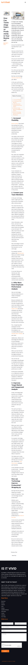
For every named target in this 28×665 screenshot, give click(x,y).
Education (3, 611)
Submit (5, 651)
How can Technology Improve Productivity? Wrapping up (17, 113)
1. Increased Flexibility (17, 99)
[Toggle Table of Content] (21, 98)
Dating (2, 608)
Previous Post (14, 552)
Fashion (3, 604)
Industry (3, 615)
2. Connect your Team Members (17, 102)
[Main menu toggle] (25, 2)
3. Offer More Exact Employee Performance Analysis (17, 105)
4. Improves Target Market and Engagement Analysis (17, 109)
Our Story (3, 616)
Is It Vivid (5, 2)
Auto (2, 606)
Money (2, 603)
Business (6, 43)
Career (2, 613)
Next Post (14, 555)
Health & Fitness (5, 609)
